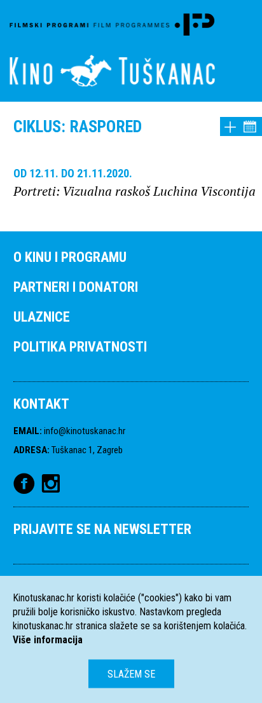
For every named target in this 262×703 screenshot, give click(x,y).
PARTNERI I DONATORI (75, 287)
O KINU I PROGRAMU (70, 257)
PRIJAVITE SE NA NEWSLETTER (102, 529)
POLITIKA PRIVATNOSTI (80, 347)
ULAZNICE (41, 317)
